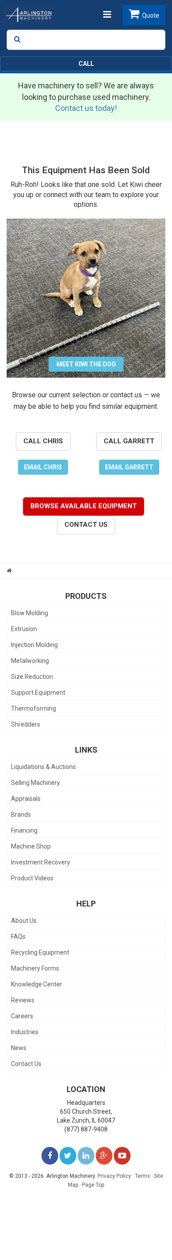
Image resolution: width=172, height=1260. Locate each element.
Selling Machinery (35, 782)
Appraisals (26, 798)
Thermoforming (33, 708)
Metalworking (30, 660)
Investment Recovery (40, 862)
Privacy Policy (114, 1176)
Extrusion (24, 628)
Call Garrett (129, 441)
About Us (24, 920)
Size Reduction (32, 676)
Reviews (22, 1000)
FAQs (18, 936)
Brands (21, 814)
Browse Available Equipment (83, 506)
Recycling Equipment (40, 952)
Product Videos (32, 878)
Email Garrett (129, 467)
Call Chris (43, 441)
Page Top (93, 1185)
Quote (150, 15)
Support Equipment (38, 692)
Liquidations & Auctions (43, 766)
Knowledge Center (36, 984)
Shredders (25, 724)
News (18, 1047)
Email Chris (43, 467)
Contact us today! (86, 108)
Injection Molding (34, 644)
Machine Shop (31, 846)
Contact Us (86, 525)
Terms (142, 1176)
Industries (24, 1031)
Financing (24, 830)
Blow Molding (29, 613)
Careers (22, 1016)
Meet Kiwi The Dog (86, 364)
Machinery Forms (35, 968)
